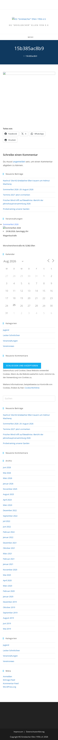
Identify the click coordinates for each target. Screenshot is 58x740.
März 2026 (7, 478)
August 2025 (8, 494)
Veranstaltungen (10, 340)
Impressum (18, 731)
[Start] (22, 56)
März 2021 (7, 553)
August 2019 (8, 618)
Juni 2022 (7, 526)
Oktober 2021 (9, 548)
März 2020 (7, 585)
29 (44, 305)
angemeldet (19, 161)
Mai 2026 (7, 473)
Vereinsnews (8, 346)
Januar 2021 (8, 564)
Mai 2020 (7, 575)
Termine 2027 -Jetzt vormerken (16, 194)
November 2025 (10, 489)
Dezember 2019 (10, 602)
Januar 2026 (8, 483)
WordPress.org (9, 686)
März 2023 (7, 505)
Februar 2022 (9, 532)
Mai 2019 (7, 628)
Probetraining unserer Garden (16, 209)
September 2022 (10, 516)
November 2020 (10, 569)
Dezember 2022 (10, 510)
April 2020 (7, 580)
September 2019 (10, 612)
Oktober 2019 (9, 607)
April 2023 (7, 499)
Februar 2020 (9, 591)
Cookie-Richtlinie (32, 387)
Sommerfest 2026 (10, 224)
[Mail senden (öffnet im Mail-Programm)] (30, 4)
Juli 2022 (6, 521)
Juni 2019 (7, 623)
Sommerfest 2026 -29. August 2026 (18, 189)
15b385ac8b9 (31, 56)
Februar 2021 (9, 559)
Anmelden (7, 676)
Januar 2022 (8, 537)
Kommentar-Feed (11, 683)
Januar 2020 (8, 596)
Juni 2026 (7, 467)
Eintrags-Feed (9, 680)
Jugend (6, 330)
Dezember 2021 (10, 542)
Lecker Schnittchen (11, 335)
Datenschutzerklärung (35, 731)
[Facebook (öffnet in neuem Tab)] (27, 4)
